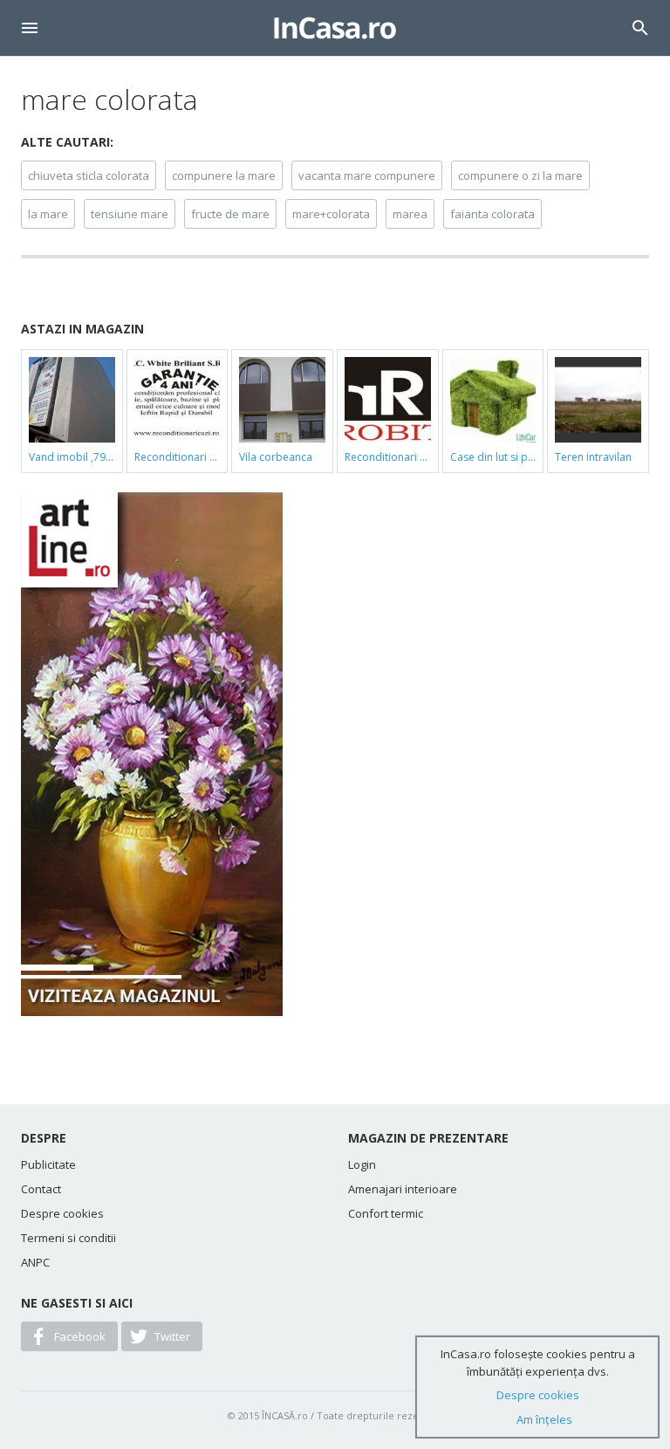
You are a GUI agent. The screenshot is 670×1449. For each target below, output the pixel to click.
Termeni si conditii (68, 1238)
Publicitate (48, 1164)
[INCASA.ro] (335, 28)
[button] (29, 28)
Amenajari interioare (402, 1189)
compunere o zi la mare (520, 175)
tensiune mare (129, 214)
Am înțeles (544, 1419)
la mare (48, 214)
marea (410, 214)
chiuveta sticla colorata (88, 175)
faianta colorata (492, 214)
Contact (41, 1189)
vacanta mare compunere (366, 175)
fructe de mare (230, 214)
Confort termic (385, 1213)
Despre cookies (62, 1213)
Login (362, 1164)
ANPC (35, 1262)
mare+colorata (331, 214)
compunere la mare (224, 175)
